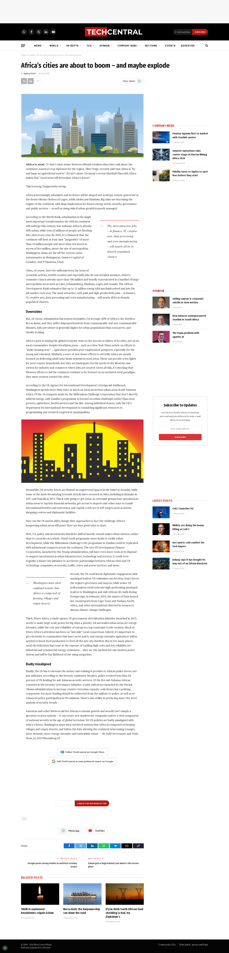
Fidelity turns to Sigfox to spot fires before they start (190, 173)
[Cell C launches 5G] (161, 512)
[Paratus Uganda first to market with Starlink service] (161, 137)
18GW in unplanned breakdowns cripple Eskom (37, 911)
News (38, 45)
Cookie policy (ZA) (167, 944)
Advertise (188, 45)
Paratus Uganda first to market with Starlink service (190, 135)
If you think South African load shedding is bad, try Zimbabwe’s (124, 912)
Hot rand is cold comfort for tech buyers (188, 544)
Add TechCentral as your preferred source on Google (85, 761)
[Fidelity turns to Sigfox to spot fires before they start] (161, 175)
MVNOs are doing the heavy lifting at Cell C (188, 527)
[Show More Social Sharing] (37, 81)
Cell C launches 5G (182, 508)
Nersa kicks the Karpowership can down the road (81, 911)
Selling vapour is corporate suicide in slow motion (187, 300)
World (54, 45)
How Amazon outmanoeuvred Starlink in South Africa (189, 317)
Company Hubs (127, 45)
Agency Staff (30, 73)
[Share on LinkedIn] (31, 81)
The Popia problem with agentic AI (185, 334)
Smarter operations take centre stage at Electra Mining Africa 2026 (189, 154)
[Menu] (23, 45)
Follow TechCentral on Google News (84, 751)
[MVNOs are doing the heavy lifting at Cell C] (161, 529)
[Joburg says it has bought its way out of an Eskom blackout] (161, 563)
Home (23, 55)
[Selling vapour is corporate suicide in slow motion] (161, 302)
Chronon (46, 947)
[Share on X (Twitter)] (24, 81)
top (24, 818)
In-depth (72, 45)
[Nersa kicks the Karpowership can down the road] (82, 894)
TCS (89, 45)
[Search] (206, 45)
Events (170, 45)
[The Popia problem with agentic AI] (161, 337)
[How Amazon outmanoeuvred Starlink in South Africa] (161, 320)
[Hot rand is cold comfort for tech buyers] (161, 546)
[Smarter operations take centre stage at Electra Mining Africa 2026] (161, 155)
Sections (151, 45)
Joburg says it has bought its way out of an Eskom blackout (189, 561)
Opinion (105, 45)
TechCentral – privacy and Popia (193, 944)
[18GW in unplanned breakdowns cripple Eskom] (40, 894)
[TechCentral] (114, 31)
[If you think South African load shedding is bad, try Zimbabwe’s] (125, 894)
